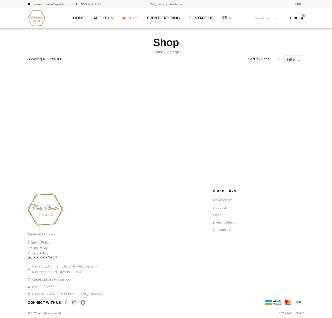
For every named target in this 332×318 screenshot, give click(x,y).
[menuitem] (227, 18)
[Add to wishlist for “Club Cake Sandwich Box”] (126, 80)
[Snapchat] (83, 302)
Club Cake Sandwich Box (110, 133)
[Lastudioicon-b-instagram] (74, 302)
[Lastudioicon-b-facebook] (66, 302)
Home (158, 52)
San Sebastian (54, 133)
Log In (299, 4)
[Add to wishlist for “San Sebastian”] (69, 80)
